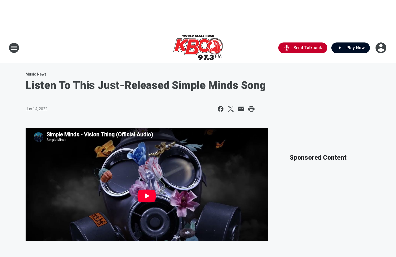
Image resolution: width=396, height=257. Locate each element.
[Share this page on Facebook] (220, 109)
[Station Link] (198, 48)
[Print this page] (251, 109)
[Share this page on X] (231, 109)
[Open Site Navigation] (14, 47)
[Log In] (381, 47)
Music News (36, 74)
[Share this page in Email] (241, 109)
